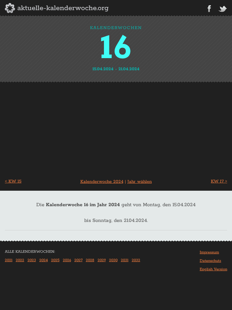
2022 (20, 260)
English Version (213, 269)
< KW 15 (13, 181)
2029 (102, 260)
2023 (31, 260)
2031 (124, 260)
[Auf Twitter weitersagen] (222, 9)
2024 (43, 260)
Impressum (209, 252)
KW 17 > (219, 181)
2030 (113, 260)
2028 (90, 260)
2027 (78, 260)
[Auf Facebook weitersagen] (209, 8)
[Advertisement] (116, 128)
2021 (8, 260)
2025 (55, 260)
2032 (136, 260)
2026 (67, 260)
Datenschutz (210, 261)
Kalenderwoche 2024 (101, 181)
